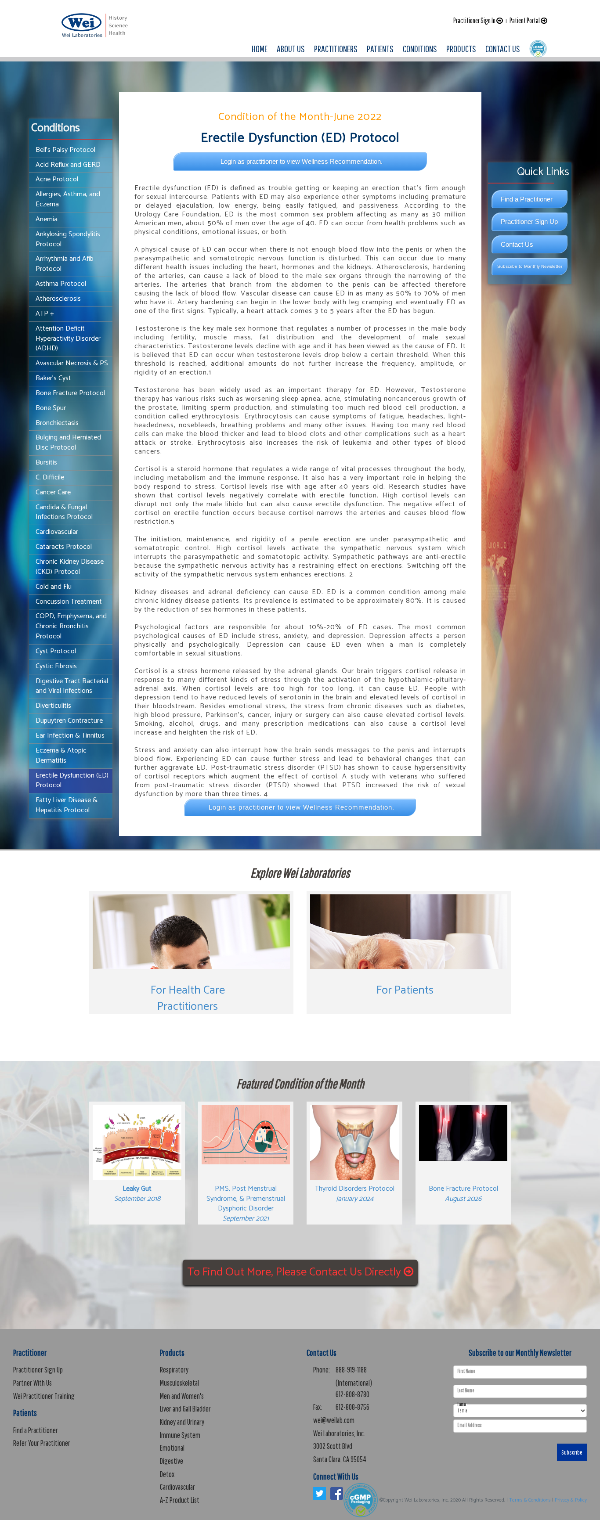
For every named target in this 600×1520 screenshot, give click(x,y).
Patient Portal (525, 20)
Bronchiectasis (57, 423)
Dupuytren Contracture (69, 721)
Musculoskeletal (179, 1382)
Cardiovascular (57, 532)
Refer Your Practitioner (41, 1443)
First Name (466, 1371)
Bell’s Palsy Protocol (65, 150)
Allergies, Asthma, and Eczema (68, 199)
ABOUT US (291, 48)
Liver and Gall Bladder (185, 1408)
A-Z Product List (179, 1500)
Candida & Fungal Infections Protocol (64, 512)
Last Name (465, 1390)
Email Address (469, 1425)
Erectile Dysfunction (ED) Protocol (72, 781)
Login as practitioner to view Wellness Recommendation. (301, 161)
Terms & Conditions (530, 1500)
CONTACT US (502, 48)
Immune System (180, 1435)
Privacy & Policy (571, 1500)
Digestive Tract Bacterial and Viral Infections (72, 686)
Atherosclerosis (58, 299)
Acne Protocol (57, 179)
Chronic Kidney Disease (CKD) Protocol (70, 567)
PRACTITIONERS (336, 48)
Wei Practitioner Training (44, 1396)
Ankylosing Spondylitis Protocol (68, 239)
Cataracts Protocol (64, 547)
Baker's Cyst (53, 378)
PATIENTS (380, 48)
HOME (259, 48)
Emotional (172, 1447)
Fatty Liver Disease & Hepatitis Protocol (67, 805)
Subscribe (571, 1452)
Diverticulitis (53, 706)
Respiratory (174, 1369)
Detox (167, 1474)
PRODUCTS (461, 48)
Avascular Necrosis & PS (72, 363)
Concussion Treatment (69, 602)
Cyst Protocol (56, 651)
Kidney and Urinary (182, 1421)
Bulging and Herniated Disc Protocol (68, 443)
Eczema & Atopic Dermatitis (61, 756)
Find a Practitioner (527, 199)
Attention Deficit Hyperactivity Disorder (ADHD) (68, 339)
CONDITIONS (420, 48)
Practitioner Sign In (474, 20)
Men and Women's (182, 1396)
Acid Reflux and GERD (68, 165)
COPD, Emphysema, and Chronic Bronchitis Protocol (71, 626)
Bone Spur (51, 408)
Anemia (47, 219)
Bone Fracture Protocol (70, 393)
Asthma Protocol (61, 284)
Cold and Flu (54, 587)
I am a (461, 1404)
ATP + (45, 314)
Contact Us (517, 244)
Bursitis (46, 462)
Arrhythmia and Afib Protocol (65, 264)
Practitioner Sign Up (529, 221)
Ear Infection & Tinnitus (70, 736)
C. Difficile (50, 477)
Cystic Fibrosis (56, 666)
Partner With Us (32, 1382)
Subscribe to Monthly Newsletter (529, 266)
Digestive (171, 1461)
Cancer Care (53, 492)
